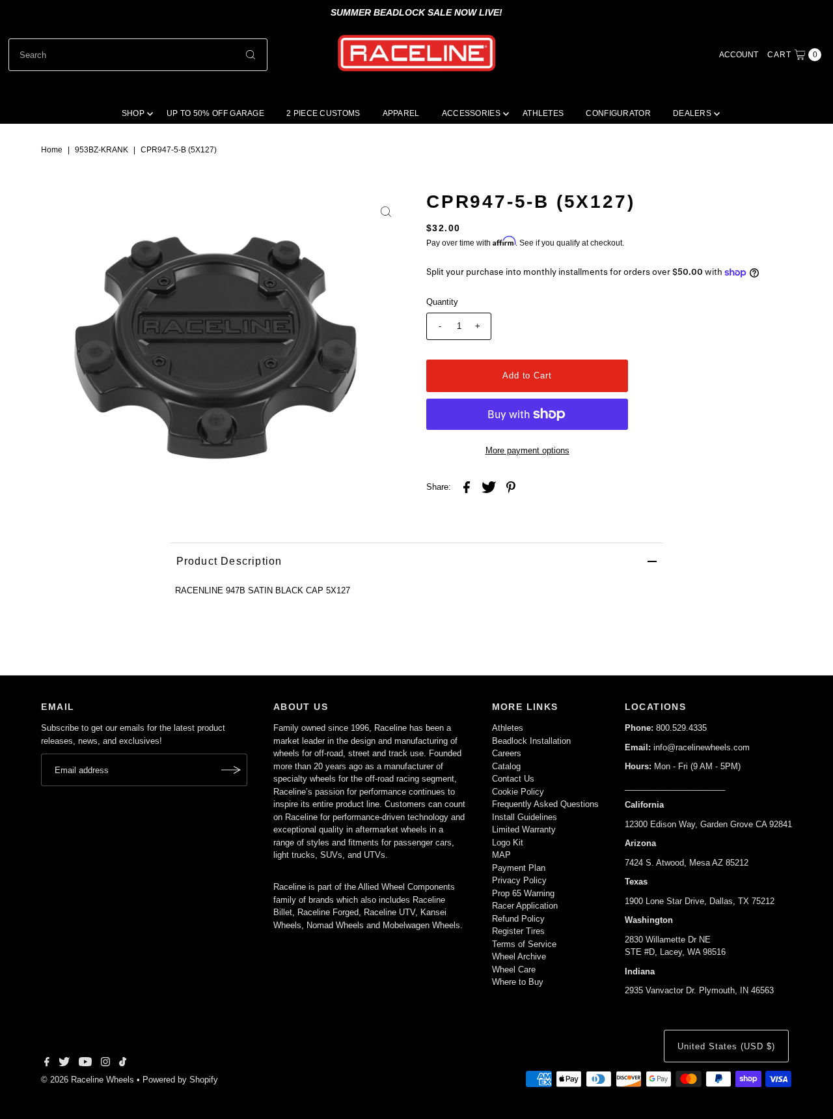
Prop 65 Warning (523, 893)
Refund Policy (518, 919)
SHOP (133, 113)
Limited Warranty (524, 829)
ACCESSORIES (471, 113)
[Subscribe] (231, 770)
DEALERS (692, 113)
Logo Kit (507, 842)
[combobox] (137, 54)
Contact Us (513, 779)
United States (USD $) (725, 1046)
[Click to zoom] (386, 211)
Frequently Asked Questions (545, 804)
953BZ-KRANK (101, 149)
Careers (506, 753)
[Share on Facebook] (466, 487)
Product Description (229, 561)
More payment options (527, 450)
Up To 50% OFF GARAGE (215, 113)
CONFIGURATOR (618, 113)
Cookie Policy (518, 792)
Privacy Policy (519, 880)
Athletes (507, 728)
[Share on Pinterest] (511, 487)
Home (51, 149)
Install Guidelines (524, 817)
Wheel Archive (519, 956)
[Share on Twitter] (488, 487)
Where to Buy (517, 982)
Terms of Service (524, 944)
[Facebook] (46, 1063)
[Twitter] (64, 1063)
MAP (501, 855)
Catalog (506, 766)
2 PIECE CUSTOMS (323, 113)
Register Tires (518, 931)
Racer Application (525, 906)
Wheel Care (514, 969)
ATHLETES (543, 113)
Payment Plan (518, 868)
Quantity (442, 302)
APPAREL (401, 113)
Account (738, 54)
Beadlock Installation (531, 741)
